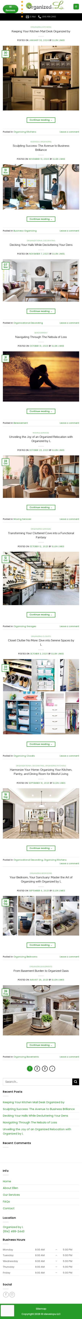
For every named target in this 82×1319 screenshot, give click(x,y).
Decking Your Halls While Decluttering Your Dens (41, 245)
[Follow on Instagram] (12, 1294)
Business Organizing (41, 142)
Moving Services (41, 433)
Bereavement (41, 333)
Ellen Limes (58, 40)
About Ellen (10, 1188)
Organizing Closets (41, 636)
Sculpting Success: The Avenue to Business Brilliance (41, 148)
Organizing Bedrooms (41, 873)
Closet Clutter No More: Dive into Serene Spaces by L (41, 642)
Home (7, 1181)
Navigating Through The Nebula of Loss (41, 337)
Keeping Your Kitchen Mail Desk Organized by (41, 31)
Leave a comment (69, 131)
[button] (76, 6)
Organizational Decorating (41, 241)
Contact (8, 1208)
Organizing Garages (41, 529)
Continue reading (41, 120)
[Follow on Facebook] (6, 1294)
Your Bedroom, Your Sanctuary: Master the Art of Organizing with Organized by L (41, 879)
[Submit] (75, 1081)
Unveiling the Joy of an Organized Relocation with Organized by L (41, 439)
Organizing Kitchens (41, 27)
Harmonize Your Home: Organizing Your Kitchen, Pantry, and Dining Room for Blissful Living (41, 772)
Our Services (11, 1195)
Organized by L (13, 1227)
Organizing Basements (41, 967)
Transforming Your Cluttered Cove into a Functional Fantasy (41, 535)
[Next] (52, 1068)
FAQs (6, 1201)
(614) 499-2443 (13, 1231)
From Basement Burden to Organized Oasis (41, 971)
